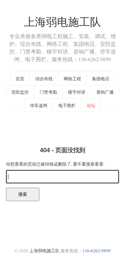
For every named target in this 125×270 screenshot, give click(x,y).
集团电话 (100, 79)
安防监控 (20, 92)
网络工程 (72, 79)
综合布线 (44, 79)
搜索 (22, 194)
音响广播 (105, 92)
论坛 (91, 105)
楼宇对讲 (76, 92)
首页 (20, 79)
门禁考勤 (48, 92)
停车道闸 (38, 105)
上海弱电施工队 (62, 21)
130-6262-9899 (96, 251)
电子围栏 (67, 105)
